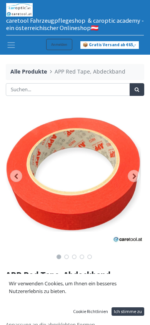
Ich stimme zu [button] (128, 311)
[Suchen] (137, 89)
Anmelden (59, 44)
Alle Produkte (28, 71)
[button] (16, 176)
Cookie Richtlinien (90, 311)
